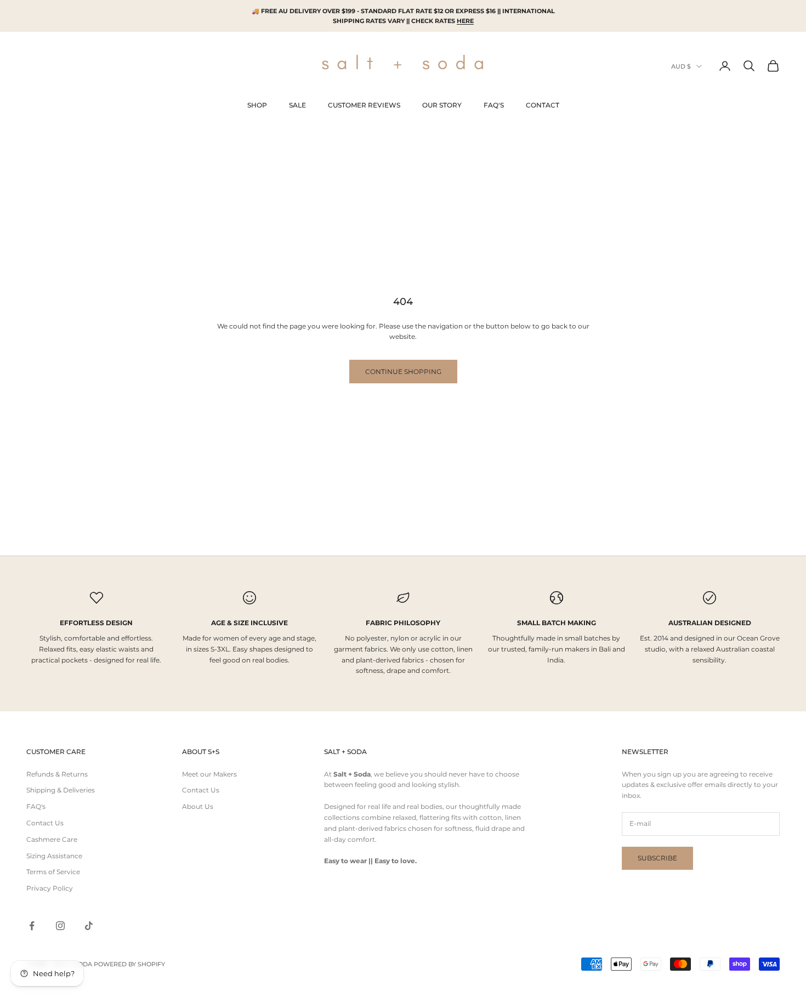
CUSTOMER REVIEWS (364, 105)
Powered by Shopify (129, 964)
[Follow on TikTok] (88, 925)
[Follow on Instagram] (60, 925)
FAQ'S (494, 105)
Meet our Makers (209, 774)
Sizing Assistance (54, 856)
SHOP (257, 105)
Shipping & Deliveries (60, 790)
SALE (297, 105)
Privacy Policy (49, 888)
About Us (197, 806)
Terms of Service (53, 872)
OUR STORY (442, 105)
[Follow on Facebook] (31, 925)
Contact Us (45, 823)
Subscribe (657, 858)
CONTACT (542, 105)
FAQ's (36, 806)
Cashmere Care (51, 839)
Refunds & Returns (57, 774)
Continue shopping (403, 371)
